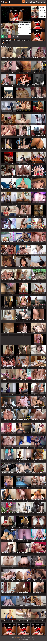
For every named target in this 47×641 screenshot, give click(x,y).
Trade (14, 639)
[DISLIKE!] (9, 36)
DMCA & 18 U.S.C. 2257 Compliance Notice (28, 639)
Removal (18, 639)
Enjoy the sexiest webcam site (42, 14)
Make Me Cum (42, 7)
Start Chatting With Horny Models (23, 24)
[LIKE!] (2, 36)
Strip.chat (19, 27)
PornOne (5, 2)
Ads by (28, 87)
